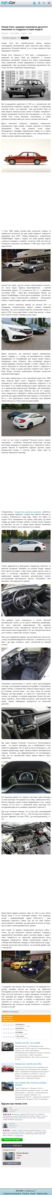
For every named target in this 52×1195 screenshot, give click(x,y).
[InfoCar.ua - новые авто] (8, 3)
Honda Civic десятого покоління (28, 512)
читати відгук (19, 1119)
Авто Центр (14, 1011)
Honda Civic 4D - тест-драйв (27, 1043)
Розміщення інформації (12, 1193)
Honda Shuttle (22, 1153)
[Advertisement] (26, 201)
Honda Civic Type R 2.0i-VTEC (28, 1064)
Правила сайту (42, 1193)
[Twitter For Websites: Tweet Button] (27, 38)
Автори (32, 1193)
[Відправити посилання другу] (19, 38)
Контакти (25, 1193)
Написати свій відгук (12, 1140)
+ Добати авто (11, 1163)
